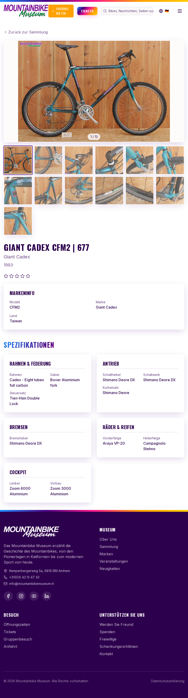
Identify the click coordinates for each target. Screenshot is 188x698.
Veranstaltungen (114, 561)
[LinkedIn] (46, 596)
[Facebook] (8, 596)
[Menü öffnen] (179, 11)
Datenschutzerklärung (167, 681)
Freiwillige (108, 639)
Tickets (87, 10)
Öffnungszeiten (17, 624)
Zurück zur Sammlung (28, 32)
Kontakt (106, 653)
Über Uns (108, 539)
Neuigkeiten (110, 568)
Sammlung (109, 546)
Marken (106, 554)
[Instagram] (21, 596)
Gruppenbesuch (18, 639)
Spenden (107, 632)
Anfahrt (10, 646)
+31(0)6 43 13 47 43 (24, 577)
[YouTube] (34, 596)
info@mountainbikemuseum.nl (31, 584)
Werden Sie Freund (116, 624)
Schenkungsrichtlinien (119, 646)
